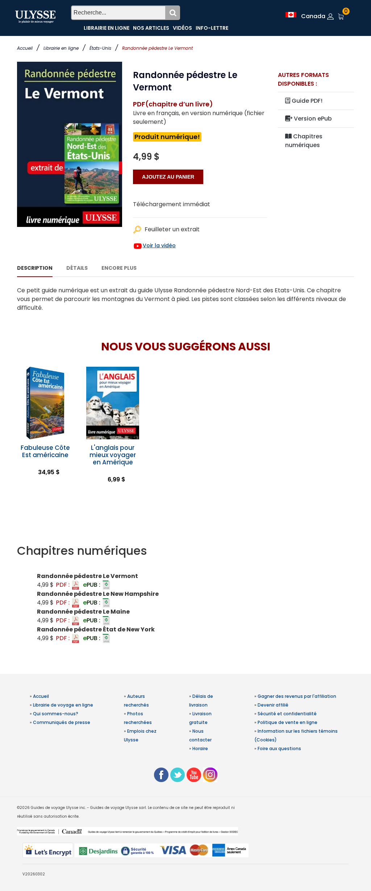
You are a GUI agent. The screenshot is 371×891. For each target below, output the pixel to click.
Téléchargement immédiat (171, 204)
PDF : (63, 585)
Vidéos (182, 28)
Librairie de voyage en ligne (63, 705)
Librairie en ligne (61, 48)
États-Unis (100, 48)
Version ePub (312, 118)
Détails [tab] (77, 268)
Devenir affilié (273, 705)
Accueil (25, 48)
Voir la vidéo (159, 245)
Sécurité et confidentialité (287, 714)
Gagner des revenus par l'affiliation (297, 696)
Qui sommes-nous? (55, 714)
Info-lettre (212, 28)
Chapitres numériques (303, 140)
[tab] (185, 551)
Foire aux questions (279, 748)
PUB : (92, 585)
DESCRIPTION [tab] (35, 268)
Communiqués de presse (61, 722)
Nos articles (151, 28)
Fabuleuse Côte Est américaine (45, 451)
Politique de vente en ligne (287, 722)
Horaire (200, 748)
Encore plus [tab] (119, 268)
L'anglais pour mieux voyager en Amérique (112, 455)
